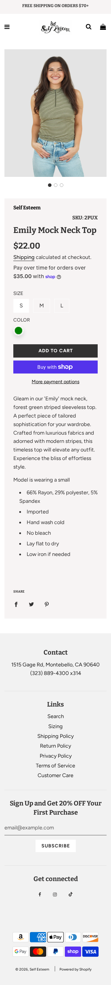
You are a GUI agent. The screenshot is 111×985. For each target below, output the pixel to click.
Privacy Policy (56, 756)
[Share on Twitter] (31, 604)
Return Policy (55, 746)
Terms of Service (55, 765)
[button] (50, 185)
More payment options (55, 381)
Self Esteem (27, 208)
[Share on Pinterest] (47, 604)
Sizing (55, 726)
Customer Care (55, 775)
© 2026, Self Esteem (32, 969)
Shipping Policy (55, 736)
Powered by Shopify (75, 969)
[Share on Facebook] (16, 604)
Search (55, 716)
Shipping (24, 257)
